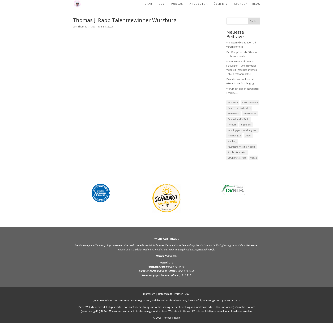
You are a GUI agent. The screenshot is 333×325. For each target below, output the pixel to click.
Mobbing (232, 141)
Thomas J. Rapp (86, 26)
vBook (253, 157)
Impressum (149, 293)
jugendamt (246, 124)
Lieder (248, 135)
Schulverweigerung (237, 157)
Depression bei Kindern (239, 108)
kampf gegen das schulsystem (242, 130)
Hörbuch (232, 124)
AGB (187, 293)
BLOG (256, 4)
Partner (178, 293)
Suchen (254, 21)
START (149, 4)
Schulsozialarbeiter (237, 152)
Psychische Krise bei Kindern (241, 146)
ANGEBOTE (198, 4)
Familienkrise (250, 113)
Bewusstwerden (250, 102)
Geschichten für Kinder (239, 119)
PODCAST (178, 4)
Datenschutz (165, 293)
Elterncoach (233, 113)
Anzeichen (233, 102)
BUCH (163, 4)
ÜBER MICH (222, 4)
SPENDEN (241, 4)
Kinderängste (234, 135)
